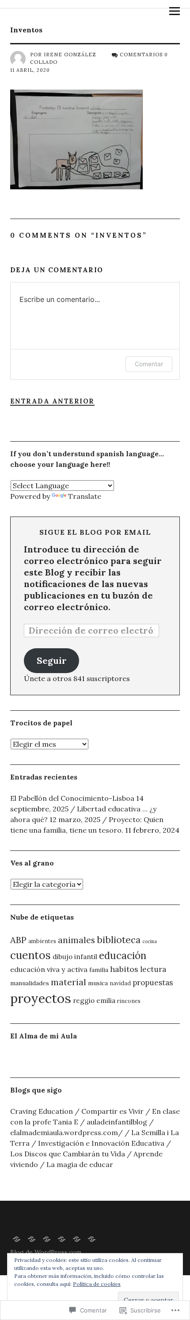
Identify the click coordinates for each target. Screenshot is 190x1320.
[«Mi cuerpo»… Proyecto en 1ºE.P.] (61, 1238)
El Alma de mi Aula (43, 1035)
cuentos (30, 955)
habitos (124, 969)
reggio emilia (94, 1000)
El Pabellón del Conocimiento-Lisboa (72, 798)
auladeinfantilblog (117, 1121)
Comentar (149, 364)
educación (122, 955)
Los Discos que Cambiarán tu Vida (67, 1153)
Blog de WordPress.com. (46, 1252)
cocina (149, 941)
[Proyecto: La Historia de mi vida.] (16, 1238)
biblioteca (119, 940)
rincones (129, 1000)
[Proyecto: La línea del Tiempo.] (92, 1238)
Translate (84, 496)
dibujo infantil (75, 956)
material (68, 981)
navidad (120, 983)
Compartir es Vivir (112, 1111)
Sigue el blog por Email (95, 532)
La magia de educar (79, 1164)
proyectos (40, 998)
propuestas (153, 982)
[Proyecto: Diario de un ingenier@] (46, 1238)
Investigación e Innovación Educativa (101, 1143)
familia (98, 970)
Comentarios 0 (144, 54)
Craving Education (41, 1111)
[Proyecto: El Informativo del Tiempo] (31, 1238)
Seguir (52, 660)
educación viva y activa (48, 969)
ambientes (42, 940)
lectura (153, 969)
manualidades (29, 983)
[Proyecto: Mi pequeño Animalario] (77, 1238)
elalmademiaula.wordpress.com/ (66, 1132)
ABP (18, 939)
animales (76, 939)
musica (98, 983)
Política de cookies (97, 1284)
